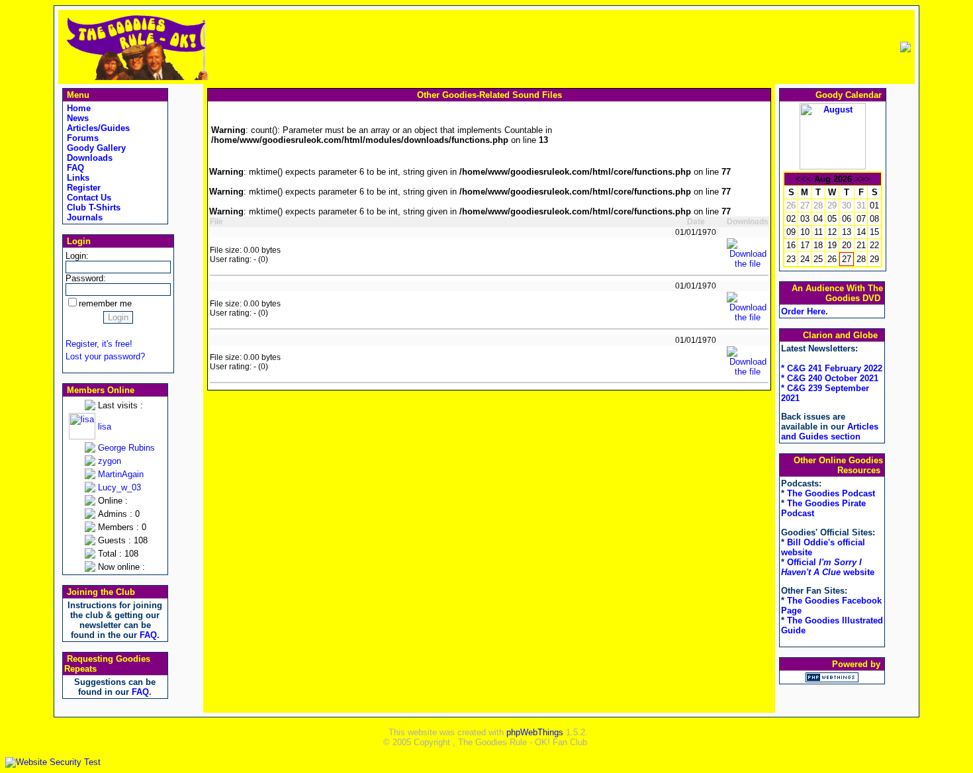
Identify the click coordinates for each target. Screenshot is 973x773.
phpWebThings (534, 732)
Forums (81, 138)
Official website (827, 567)
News (76, 118)
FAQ (74, 168)
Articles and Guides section (829, 431)
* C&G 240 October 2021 (829, 378)
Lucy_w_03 (119, 487)
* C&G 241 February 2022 (831, 368)
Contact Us (87, 198)
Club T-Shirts (92, 207)
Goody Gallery (95, 148)
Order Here (803, 311)
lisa (104, 427)
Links (76, 178)
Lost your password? (105, 356)
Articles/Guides (97, 128)
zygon (109, 461)
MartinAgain (121, 474)
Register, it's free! (99, 344)
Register (82, 188)
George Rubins (126, 448)
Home (77, 108)
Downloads (88, 158)
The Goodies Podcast (831, 493)
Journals (83, 217)
